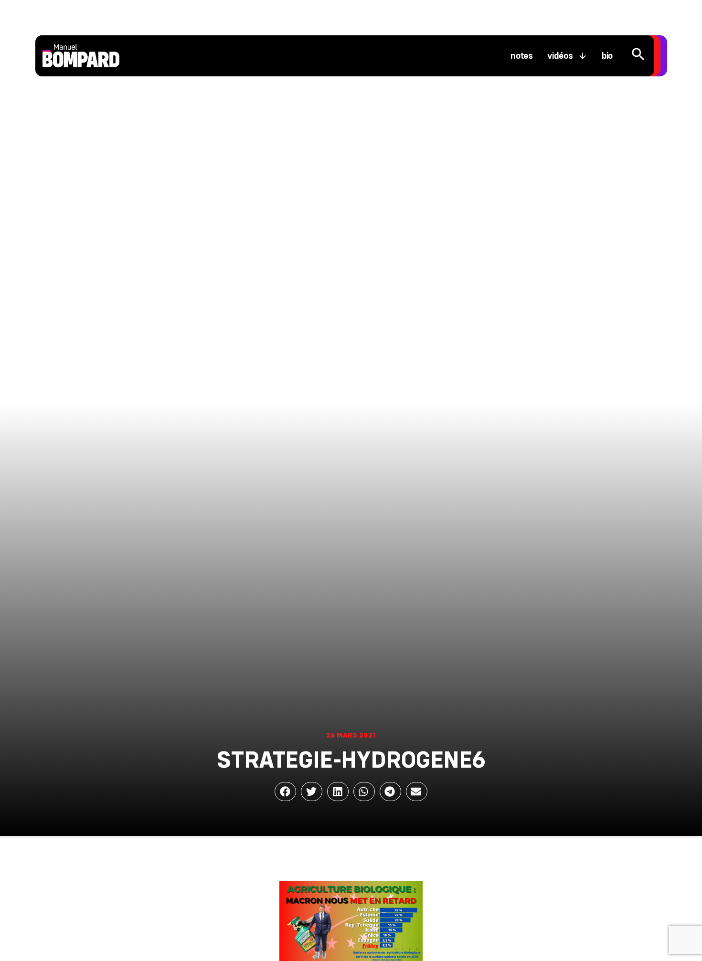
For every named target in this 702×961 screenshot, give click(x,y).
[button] (285, 791)
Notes (522, 56)
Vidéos (560, 56)
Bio (607, 56)
